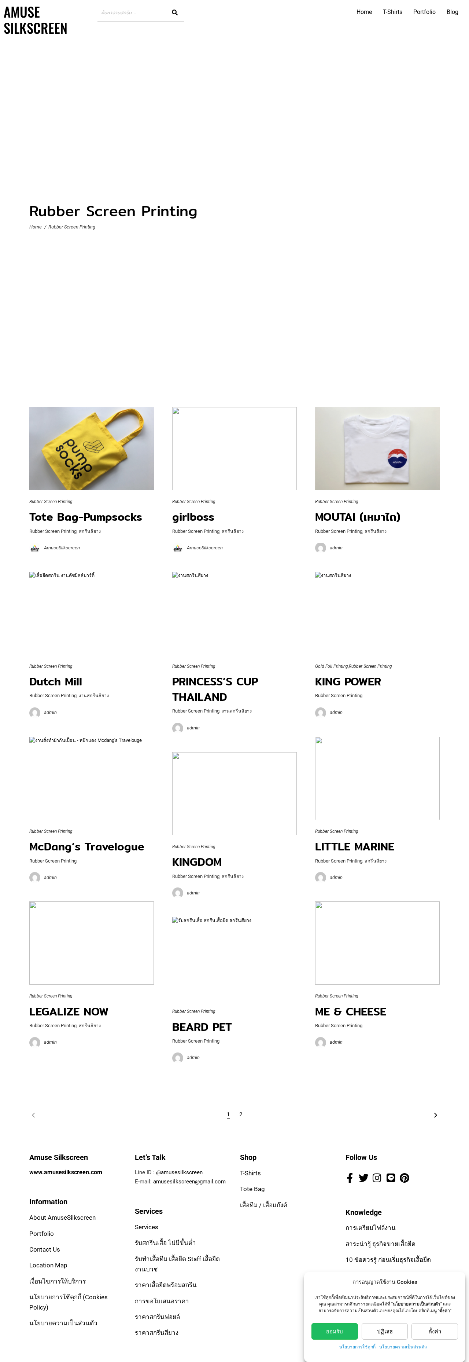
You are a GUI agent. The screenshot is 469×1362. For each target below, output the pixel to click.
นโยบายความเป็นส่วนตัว (403, 1347)
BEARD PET (202, 1026)
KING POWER (348, 682)
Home (364, 11)
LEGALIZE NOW (68, 1011)
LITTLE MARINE (354, 846)
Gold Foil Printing (331, 666)
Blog (452, 11)
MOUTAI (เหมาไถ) (357, 517)
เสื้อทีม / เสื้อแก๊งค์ (263, 1205)
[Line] (391, 1178)
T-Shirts (392, 11)
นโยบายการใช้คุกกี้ (357, 1347)
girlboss (193, 517)
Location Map (48, 1265)
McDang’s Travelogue (86, 846)
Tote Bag (252, 1189)
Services (146, 1227)
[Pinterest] (404, 1178)
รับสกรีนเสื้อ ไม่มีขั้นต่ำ (165, 1243)
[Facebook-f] (350, 1178)
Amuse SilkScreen (35, 19)
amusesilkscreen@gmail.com (189, 1182)
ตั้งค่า (434, 1331)
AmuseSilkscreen (62, 547)
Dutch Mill (55, 682)
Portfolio (424, 11)
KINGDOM (197, 862)
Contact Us (44, 1249)
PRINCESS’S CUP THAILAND (215, 689)
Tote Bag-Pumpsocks (85, 517)
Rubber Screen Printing (51, 501)
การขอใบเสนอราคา (162, 1301)
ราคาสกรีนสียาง (156, 1333)
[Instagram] (377, 1178)
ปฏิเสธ (385, 1331)
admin (336, 547)
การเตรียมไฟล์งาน (371, 1228)
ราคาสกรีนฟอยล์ (157, 1317)
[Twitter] (363, 1178)
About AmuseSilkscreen (62, 1218)
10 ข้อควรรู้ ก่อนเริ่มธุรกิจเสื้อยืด (388, 1260)
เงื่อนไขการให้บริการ (57, 1281)
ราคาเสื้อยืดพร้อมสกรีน (166, 1285)
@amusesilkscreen (179, 1172)
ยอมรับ (334, 1331)
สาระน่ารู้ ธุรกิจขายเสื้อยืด (381, 1244)
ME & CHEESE (350, 1011)
